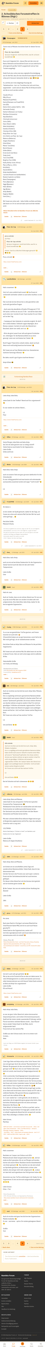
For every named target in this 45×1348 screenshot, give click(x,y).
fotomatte (10, 1056)
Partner (26, 1304)
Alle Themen (28, 1278)
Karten (26, 1301)
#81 (41, 42)
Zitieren (24, 216)
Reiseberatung (28, 1286)
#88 (41, 552)
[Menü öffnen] (41, 3)
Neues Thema (28, 1284)
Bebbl (9, 587)
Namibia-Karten (29, 1306)
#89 (41, 587)
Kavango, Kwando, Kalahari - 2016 (13, 1130)
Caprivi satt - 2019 (24, 1134)
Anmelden (33, 3)
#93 (41, 794)
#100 (40, 1211)
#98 (41, 1056)
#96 (41, 968)
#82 (41, 231)
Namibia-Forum (12, 3)
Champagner (11, 38)
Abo (2, 1306)
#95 (41, 913)
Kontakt (3, 1329)
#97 (41, 1004)
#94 (41, 856)
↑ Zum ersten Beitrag (15, 33)
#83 (41, 283)
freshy (9, 627)
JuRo (8, 857)
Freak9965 (10, 502)
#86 (41, 464)
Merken (10, 23)
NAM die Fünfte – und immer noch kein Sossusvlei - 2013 (20, 1126)
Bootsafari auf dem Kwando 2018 (16, 670)
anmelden (22, 1256)
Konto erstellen (6, 1301)
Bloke (9, 464)
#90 (41, 627)
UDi (8, 686)
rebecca (9, 794)
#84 (41, 391)
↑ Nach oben (5, 1247)
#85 (41, 437)
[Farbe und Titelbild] (17, 23)
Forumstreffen (12, 10)
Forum (3, 10)
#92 (41, 737)
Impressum (5, 1318)
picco (8, 913)
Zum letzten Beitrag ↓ (36, 33)
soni (8, 1211)
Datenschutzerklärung (8, 1321)
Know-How (27, 1298)
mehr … (5, 268)
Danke (6, 216)
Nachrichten (5, 1304)
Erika (8, 1145)
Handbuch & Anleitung (8, 1309)
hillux (8, 437)
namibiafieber (11, 279)
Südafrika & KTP (16, 672)
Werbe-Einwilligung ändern (9, 1323)
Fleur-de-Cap (11, 227)
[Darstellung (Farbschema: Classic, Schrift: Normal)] (25, 3)
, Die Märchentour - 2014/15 (29, 1128)
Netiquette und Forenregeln (10, 1326)
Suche (26, 1281)
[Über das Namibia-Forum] (3, 3)
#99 (41, 1145)
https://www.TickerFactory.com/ (12, 262)
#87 (41, 502)
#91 (41, 685)
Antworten (35, 23)
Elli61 (9, 969)
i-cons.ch (34, 1335)
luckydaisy (10, 1004)
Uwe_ (8, 552)
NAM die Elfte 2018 (12, 1134)
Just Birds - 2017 (9, 1132)
